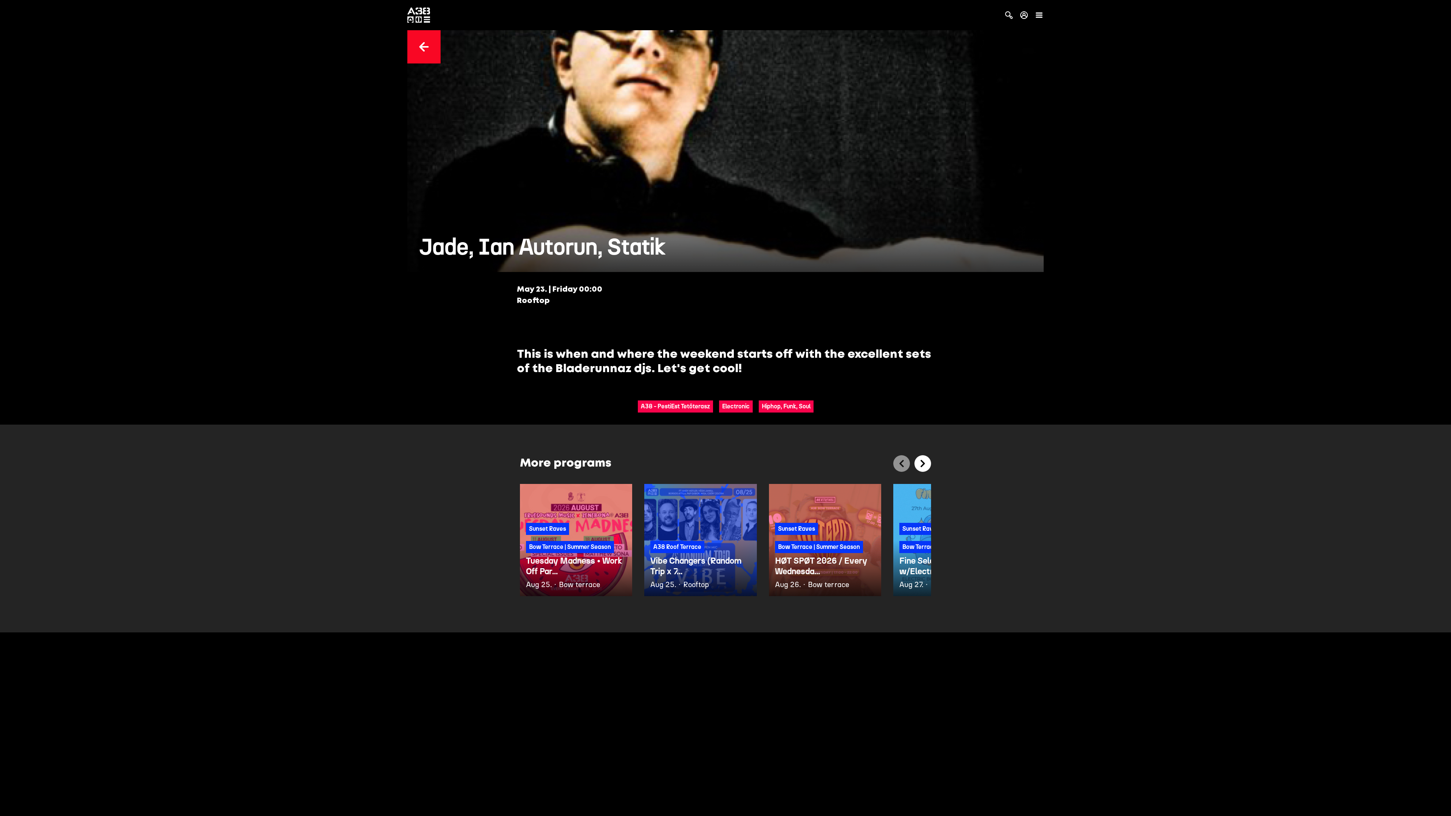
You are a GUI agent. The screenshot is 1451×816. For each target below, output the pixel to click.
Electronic (736, 406)
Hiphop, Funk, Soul (786, 406)
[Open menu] (1039, 15)
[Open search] (1008, 15)
